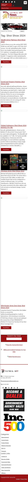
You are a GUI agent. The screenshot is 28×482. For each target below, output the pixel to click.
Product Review (5, 443)
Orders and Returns (6, 467)
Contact (18, 479)
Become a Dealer (5, 459)
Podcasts (3, 451)
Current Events (4, 440)
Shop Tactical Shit (5, 470)
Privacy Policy (24, 479)
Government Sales (5, 462)
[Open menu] (25, 2)
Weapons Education (6, 445)
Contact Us (4, 456)
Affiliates (3, 473)
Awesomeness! (5, 437)
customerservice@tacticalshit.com (10, 381)
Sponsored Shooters (6, 464)
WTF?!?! (3, 448)
